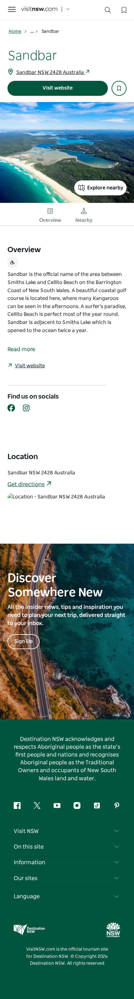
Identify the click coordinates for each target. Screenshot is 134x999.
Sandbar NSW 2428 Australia (50, 72)
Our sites (25, 878)
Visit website (58, 88)
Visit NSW (26, 831)
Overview (50, 220)
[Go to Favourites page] (123, 9)
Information (29, 862)
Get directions (26, 484)
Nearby (84, 220)
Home (15, 31)
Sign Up (23, 641)
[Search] (108, 11)
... (32, 31)
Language (27, 896)
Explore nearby (105, 187)
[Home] (39, 9)
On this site (29, 847)
